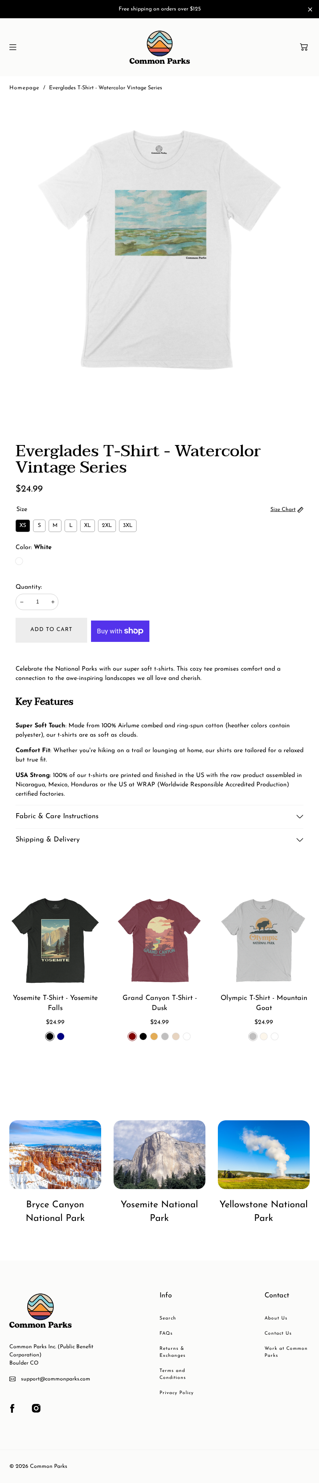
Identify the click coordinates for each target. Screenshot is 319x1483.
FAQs (166, 1333)
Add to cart (51, 630)
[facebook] (12, 1408)
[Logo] (160, 47)
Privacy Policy (177, 1393)
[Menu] (12, 47)
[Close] (310, 9)
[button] (304, 47)
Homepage (24, 88)
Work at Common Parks (286, 1352)
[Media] (159, 250)
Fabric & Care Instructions (57, 816)
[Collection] (55, 1154)
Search (168, 1318)
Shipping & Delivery (48, 839)
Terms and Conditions (173, 1374)
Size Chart (283, 510)
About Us (276, 1318)
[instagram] (36, 1408)
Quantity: (29, 587)
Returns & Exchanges (173, 1352)
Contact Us (278, 1333)
